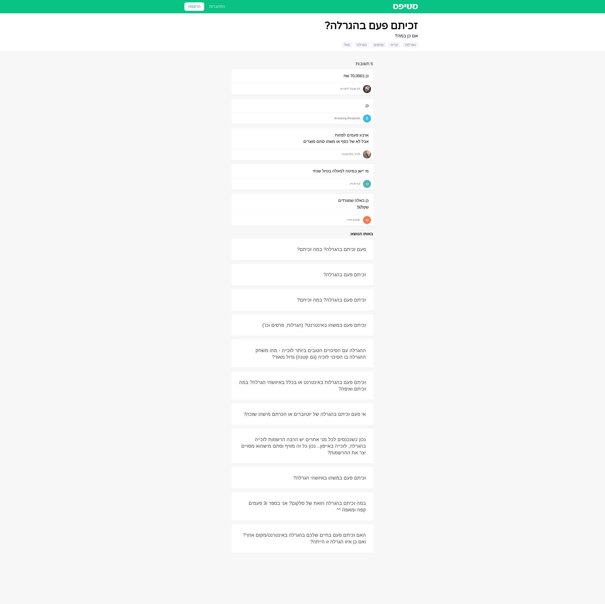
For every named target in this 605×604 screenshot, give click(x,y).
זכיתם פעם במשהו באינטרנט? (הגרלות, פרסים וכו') (314, 325)
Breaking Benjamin (347, 118)
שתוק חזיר (353, 219)
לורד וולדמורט (351, 154)
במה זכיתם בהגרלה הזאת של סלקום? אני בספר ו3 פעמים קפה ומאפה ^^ (307, 506)
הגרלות (410, 45)
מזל (347, 45)
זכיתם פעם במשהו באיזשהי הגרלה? (329, 478)
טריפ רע (355, 183)
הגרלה (362, 45)
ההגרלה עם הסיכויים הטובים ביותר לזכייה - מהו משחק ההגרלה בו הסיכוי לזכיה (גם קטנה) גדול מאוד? (310, 354)
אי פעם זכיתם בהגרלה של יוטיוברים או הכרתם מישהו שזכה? (305, 414)
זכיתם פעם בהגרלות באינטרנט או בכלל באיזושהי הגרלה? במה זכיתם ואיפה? (302, 385)
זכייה (394, 45)
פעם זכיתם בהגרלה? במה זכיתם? (331, 249)
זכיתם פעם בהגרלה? (345, 274)
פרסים (379, 45)
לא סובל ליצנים (350, 88)
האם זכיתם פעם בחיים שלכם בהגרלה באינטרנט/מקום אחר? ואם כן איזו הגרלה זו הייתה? (304, 538)
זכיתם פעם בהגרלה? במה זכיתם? (331, 299)
